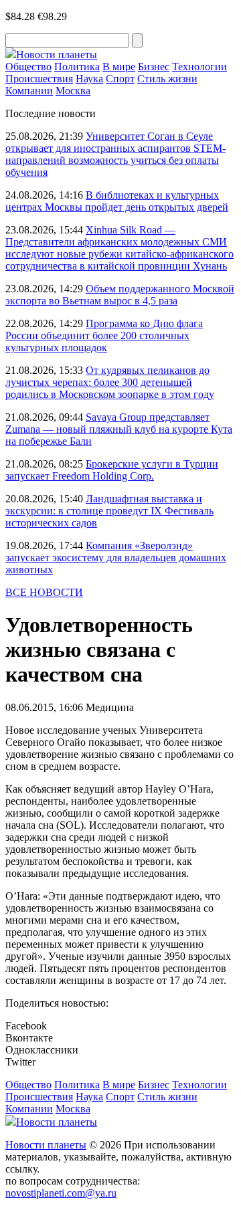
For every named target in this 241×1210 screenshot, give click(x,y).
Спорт (120, 78)
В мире (118, 66)
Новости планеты (45, 1144)
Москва (73, 90)
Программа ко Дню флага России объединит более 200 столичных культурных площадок (104, 335)
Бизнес (153, 66)
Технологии (199, 66)
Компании (29, 90)
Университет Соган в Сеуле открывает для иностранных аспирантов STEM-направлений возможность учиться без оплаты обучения (115, 154)
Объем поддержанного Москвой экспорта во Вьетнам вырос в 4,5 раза (119, 294)
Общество (28, 66)
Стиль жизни (167, 78)
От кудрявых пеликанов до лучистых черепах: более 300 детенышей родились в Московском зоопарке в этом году (109, 382)
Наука (89, 78)
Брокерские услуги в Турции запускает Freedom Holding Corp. (111, 470)
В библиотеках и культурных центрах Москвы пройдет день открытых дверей (116, 201)
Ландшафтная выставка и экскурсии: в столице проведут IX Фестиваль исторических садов (109, 510)
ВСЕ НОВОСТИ (44, 592)
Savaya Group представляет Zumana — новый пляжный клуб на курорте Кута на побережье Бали (118, 429)
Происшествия (39, 78)
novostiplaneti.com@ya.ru (60, 1193)
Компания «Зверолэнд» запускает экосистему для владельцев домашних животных (115, 557)
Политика (77, 66)
